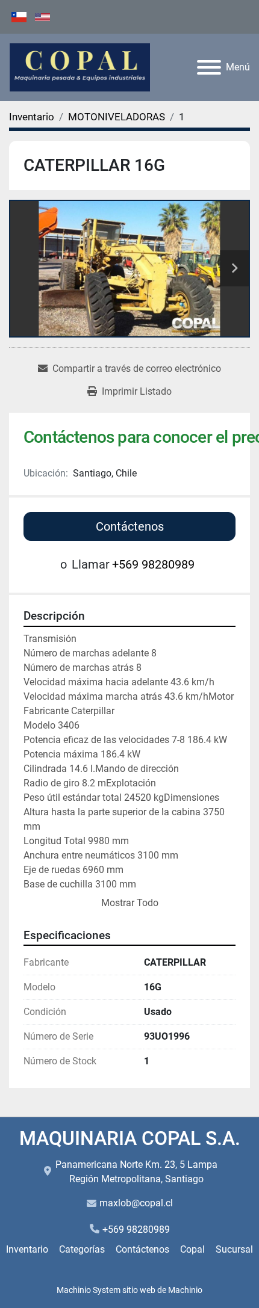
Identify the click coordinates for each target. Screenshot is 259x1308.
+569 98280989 (153, 564)
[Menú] (209, 67)
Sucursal (234, 1249)
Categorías (82, 1249)
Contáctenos (130, 526)
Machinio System (88, 1290)
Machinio (185, 1290)
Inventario (27, 1249)
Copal (192, 1249)
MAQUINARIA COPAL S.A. (129, 1138)
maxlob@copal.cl (136, 1203)
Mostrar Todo (129, 903)
